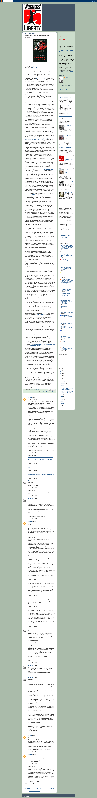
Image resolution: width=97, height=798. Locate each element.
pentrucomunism (65, 315)
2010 (61, 405)
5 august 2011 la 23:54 (32, 642)
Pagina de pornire (39, 788)
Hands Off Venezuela (65, 266)
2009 (61, 407)
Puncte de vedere (68, 192)
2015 (61, 371)
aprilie (62, 399)
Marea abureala (64, 330)
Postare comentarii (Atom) (34, 791)
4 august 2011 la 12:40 (32, 470)
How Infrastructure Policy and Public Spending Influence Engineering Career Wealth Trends (67, 255)
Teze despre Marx (63, 237)
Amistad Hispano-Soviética (67, 245)
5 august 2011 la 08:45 (32, 534)
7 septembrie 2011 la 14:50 (33, 781)
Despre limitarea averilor (65, 235)
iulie (62, 394)
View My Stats (26, 796)
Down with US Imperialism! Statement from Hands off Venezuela (66, 268)
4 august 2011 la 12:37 (32, 463)
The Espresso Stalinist (66, 300)
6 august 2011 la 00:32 (32, 662)
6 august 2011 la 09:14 (32, 751)
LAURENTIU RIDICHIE (66, 279)
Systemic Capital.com (66, 251)
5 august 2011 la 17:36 (32, 595)
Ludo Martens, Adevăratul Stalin (66, 233)
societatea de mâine (65, 290)
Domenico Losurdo (65, 293)
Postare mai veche (52, 788)
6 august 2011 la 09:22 (32, 763)
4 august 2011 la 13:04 (32, 487)
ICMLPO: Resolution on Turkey (67, 327)
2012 (61, 377)
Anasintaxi (63, 326)
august (62, 386)
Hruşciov (50, 391)
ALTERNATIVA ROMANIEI (66, 306)
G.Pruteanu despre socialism (66, 240)
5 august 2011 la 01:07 (32, 518)
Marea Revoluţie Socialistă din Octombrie (67, 137)
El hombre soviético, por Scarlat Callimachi (66, 276)
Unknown (30, 397)
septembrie (63, 385)
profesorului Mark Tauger (32, 194)
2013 (61, 375)
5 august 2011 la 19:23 (32, 626)
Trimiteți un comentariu (29, 783)
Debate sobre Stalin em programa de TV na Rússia (66, 323)
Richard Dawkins (63, 239)
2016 (61, 370)
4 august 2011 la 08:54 (32, 452)
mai (62, 398)
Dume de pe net (64, 331)
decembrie (63, 380)
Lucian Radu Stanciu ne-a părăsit (65, 97)
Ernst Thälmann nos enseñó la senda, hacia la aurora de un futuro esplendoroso (67, 247)
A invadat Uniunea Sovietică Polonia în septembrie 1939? (68, 171)
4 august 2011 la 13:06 (32, 495)
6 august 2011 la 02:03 (32, 675)
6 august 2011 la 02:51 (32, 732)
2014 (61, 373)
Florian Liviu (30, 480)
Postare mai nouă (26, 788)
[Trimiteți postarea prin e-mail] (46, 390)
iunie (62, 396)
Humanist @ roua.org (66, 289)
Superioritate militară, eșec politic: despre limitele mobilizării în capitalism (66, 261)
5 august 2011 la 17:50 (32, 606)
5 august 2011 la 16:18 (32, 579)
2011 (61, 378)
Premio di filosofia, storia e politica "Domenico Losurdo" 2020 (66, 295)
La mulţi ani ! (67, 105)
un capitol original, (39, 314)
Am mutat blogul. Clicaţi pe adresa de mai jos (66, 349)
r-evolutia (63, 341)
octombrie (63, 383)
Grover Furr (45, 391)
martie (62, 401)
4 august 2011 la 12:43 (32, 478)
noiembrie (63, 381)
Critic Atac (63, 259)
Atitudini (63, 347)
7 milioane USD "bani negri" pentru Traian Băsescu (66, 338)
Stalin (53, 391)
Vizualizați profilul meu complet (67, 89)
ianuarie (63, 403)
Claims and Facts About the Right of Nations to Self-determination (66, 302)
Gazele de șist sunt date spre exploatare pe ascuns (66, 343)
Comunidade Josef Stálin (66, 321)
